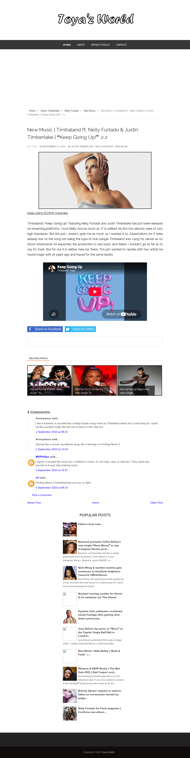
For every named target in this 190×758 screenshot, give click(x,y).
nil (37, 477)
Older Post (156, 502)
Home (95, 502)
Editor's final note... (90, 524)
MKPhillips (42, 456)
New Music (121, 146)
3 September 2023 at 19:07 (52, 470)
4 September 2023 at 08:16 (52, 487)
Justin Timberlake (82, 146)
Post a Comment (42, 495)
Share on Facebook (48, 329)
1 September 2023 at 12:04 (52, 449)
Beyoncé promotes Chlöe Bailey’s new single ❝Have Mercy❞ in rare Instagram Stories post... (99, 545)
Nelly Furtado (104, 146)
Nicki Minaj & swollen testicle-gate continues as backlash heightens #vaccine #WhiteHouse (100, 571)
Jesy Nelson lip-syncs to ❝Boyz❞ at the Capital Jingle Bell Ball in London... (100, 632)
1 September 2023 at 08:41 (52, 431)
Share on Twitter (83, 329)
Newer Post (34, 502)
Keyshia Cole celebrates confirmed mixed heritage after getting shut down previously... (100, 615)
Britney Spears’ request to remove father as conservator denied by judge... (99, 694)
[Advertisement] (95, 77)
